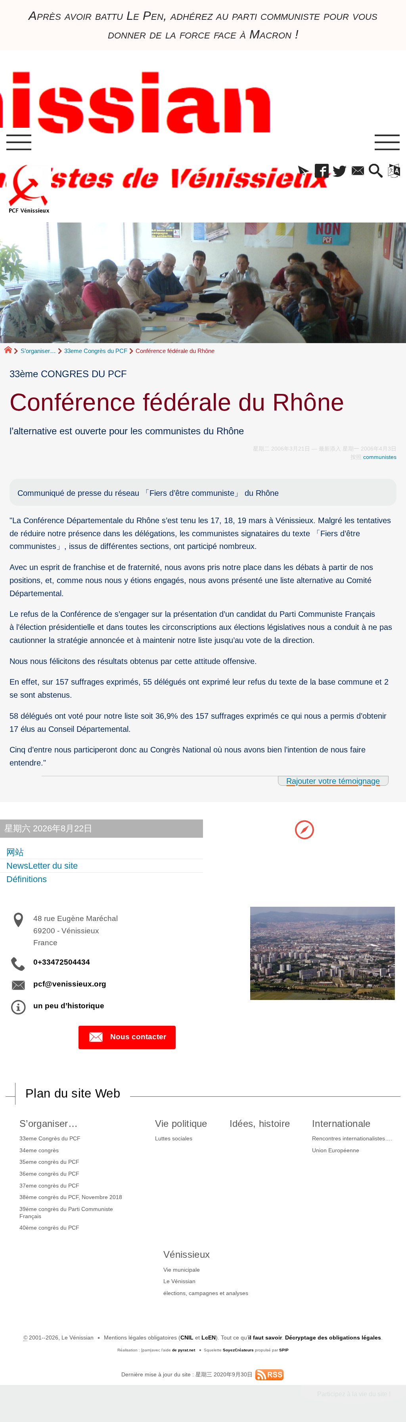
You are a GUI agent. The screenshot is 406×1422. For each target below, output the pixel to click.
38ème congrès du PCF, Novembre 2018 (70, 1197)
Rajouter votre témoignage (333, 780)
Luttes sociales (173, 1138)
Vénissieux (186, 1254)
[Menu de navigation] (18, 143)
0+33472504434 (61, 962)
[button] (303, 171)
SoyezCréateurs (238, 1350)
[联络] (358, 171)
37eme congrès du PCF (49, 1185)
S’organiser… (38, 350)
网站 (15, 852)
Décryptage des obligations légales (333, 1337)
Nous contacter (138, 1036)
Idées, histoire (260, 1123)
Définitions (26, 879)
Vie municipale (181, 1270)
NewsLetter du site (42, 866)
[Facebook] (322, 171)
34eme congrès (39, 1150)
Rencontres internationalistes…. (352, 1138)
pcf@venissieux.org (69, 984)
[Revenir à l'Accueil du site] (11, 351)
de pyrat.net (183, 1350)
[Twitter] (340, 171)
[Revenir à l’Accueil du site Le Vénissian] (29, 189)
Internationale (341, 1123)
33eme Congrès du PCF (95, 350)
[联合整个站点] (269, 1374)
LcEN (208, 1337)
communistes (379, 457)
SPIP (284, 1350)
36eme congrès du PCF (49, 1174)
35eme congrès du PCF (49, 1162)
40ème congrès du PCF (49, 1227)
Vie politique (181, 1123)
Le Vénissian (179, 1281)
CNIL (186, 1337)
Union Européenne (335, 1150)
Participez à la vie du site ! (354, 1394)
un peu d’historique (68, 1006)
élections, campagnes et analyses (205, 1293)
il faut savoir (265, 1337)
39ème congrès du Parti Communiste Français (66, 1212)
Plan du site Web (72, 1093)
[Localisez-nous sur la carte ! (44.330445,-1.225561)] (304, 829)
